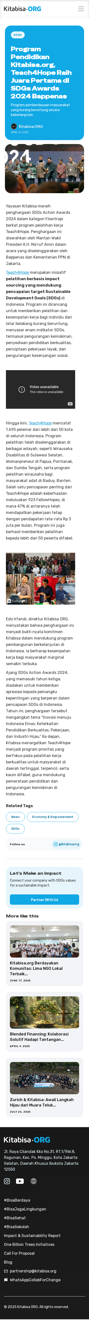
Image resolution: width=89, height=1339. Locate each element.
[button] (80, 9)
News (18, 34)
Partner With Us (44, 899)
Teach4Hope (17, 272)
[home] (22, 8)
